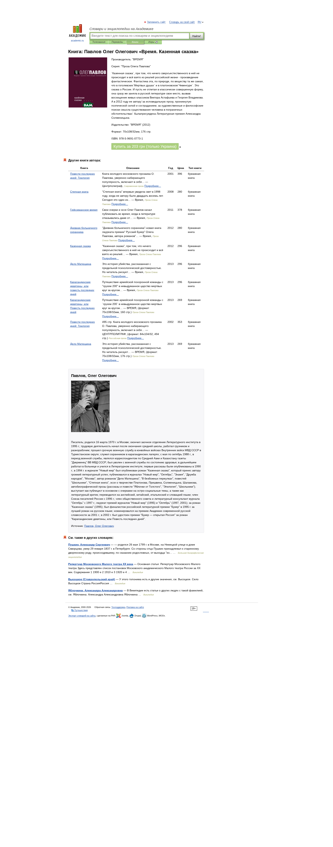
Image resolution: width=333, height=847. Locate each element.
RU (199, 22)
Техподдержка (118, 607)
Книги (135, 42)
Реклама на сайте (135, 607)
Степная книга (79, 191)
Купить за (145, 146)
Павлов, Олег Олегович (99, 525)
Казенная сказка (80, 246)
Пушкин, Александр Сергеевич (89, 544)
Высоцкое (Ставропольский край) (91, 579)
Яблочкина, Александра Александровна (95, 590)
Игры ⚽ (153, 42)
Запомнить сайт (156, 22)
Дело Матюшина (80, 263)
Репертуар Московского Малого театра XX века (100, 564)
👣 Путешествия (79, 610)
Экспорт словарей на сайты (82, 615)
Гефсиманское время (84, 209)
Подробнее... (152, 185)
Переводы (117, 42)
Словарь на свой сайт (182, 22)
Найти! (196, 36)
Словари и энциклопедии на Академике (121, 29)
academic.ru (77, 40)
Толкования (98, 42)
